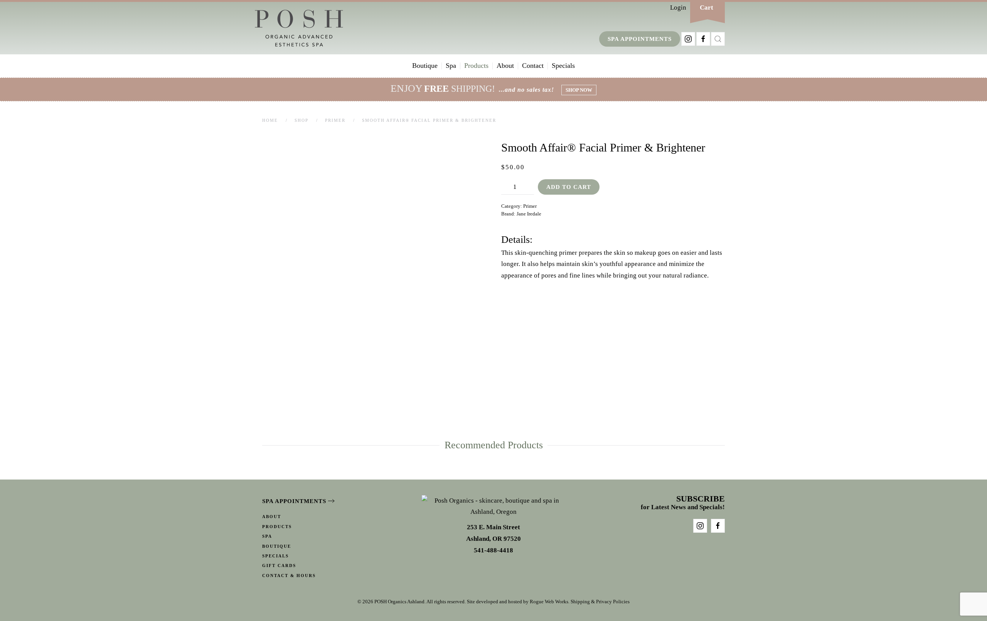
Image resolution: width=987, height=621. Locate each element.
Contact (533, 65)
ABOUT (271, 516)
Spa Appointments (640, 39)
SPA (267, 536)
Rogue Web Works (549, 601)
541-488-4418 (493, 550)
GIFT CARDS (279, 565)
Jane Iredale (529, 214)
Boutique (425, 65)
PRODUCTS (277, 526)
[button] (718, 39)
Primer (530, 206)
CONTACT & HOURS (289, 575)
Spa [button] (451, 65)
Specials (563, 65)
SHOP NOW (579, 90)
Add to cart (568, 187)
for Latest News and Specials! (683, 503)
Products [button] (476, 65)
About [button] (505, 65)
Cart (706, 7)
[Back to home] (299, 28)
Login (678, 7)
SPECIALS (275, 556)
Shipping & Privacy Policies (600, 601)
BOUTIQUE (276, 546)
